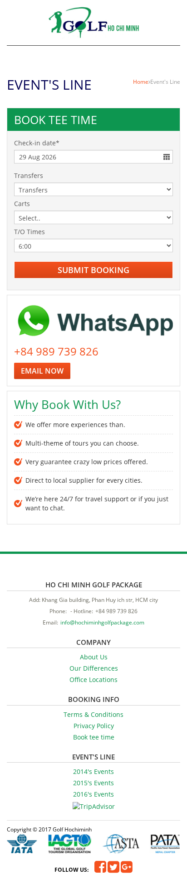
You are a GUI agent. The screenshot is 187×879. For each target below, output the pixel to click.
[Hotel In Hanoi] (93, 22)
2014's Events (93, 771)
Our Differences (93, 668)
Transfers (28, 175)
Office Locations (93, 679)
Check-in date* (36, 143)
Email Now (42, 371)
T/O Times (29, 231)
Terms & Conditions (93, 714)
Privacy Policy (94, 725)
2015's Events (93, 782)
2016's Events (93, 794)
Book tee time (93, 737)
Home (140, 82)
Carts (22, 203)
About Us (94, 657)
